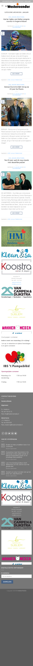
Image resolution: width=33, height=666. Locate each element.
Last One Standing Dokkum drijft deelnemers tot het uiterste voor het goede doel (17, 464)
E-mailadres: (5, 573)
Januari (14, 17)
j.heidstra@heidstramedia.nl (13, 425)
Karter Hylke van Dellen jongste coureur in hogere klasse (16, 20)
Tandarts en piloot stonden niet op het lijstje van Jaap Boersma (18, 473)
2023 (10, 17)
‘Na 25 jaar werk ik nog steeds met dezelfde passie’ (16, 161)
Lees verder (16, 73)
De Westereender (18, 27)
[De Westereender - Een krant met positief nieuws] (17, 6)
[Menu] (2, 6)
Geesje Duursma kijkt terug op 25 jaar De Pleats (16, 88)
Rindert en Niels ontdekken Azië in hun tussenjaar (18, 445)
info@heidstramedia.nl (11, 414)
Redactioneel (20, 17)
